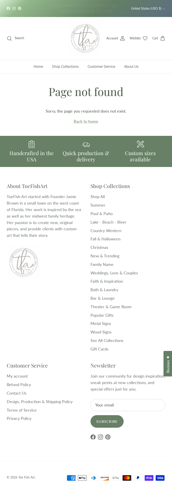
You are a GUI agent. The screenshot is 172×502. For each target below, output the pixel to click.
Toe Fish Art (26, 477)
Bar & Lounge (102, 298)
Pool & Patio (101, 213)
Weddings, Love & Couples (114, 272)
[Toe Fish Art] (85, 38)
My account (17, 376)
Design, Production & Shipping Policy (40, 401)
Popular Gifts (102, 315)
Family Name (102, 264)
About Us (131, 66)
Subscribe (107, 421)
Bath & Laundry (104, 289)
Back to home (86, 121)
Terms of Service (22, 410)
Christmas (99, 247)
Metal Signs (100, 323)
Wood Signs (101, 331)
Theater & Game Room (110, 306)
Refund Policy (19, 384)
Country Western (105, 230)
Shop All (97, 196)
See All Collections (106, 340)
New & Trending (104, 255)
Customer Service (101, 66)
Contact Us (16, 393)
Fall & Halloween (105, 238)
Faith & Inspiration (106, 281)
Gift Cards (99, 348)
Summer (97, 205)
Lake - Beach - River (108, 222)
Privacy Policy (19, 418)
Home (38, 66)
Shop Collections (65, 66)
